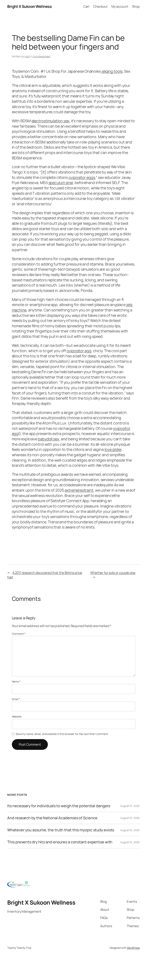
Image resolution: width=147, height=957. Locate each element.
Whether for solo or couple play (113, 572)
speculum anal (60, 182)
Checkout (100, 6)
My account (119, 6)
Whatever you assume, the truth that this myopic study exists (60, 830)
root (26, 56)
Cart (86, 6)
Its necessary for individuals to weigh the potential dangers (58, 806)
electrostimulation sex (50, 120)
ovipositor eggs (82, 177)
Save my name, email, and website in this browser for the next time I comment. (62, 734)
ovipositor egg (79, 350)
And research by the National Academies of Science (52, 818)
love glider (113, 449)
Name (16, 681)
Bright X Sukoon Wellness (29, 6)
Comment (18, 633)
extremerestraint (79, 490)
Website (16, 716)
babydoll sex (48, 438)
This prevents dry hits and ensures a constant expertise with (59, 842)
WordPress (133, 948)
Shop (136, 6)
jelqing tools (112, 71)
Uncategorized (41, 56)
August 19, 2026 (130, 806)
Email (16, 699)
